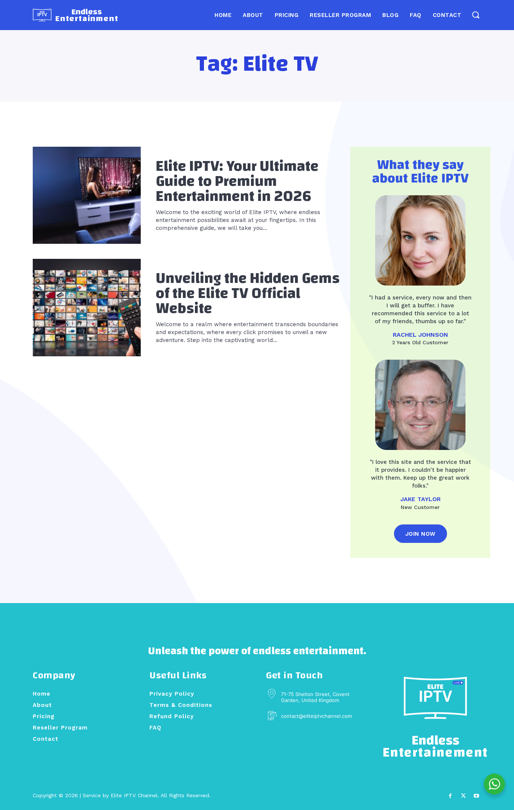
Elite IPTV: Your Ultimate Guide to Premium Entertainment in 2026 (237, 181)
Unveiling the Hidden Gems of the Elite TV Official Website (248, 293)
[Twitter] (463, 796)
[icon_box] (309, 716)
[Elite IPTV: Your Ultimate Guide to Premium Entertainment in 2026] (87, 195)
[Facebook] (450, 796)
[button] (475, 15)
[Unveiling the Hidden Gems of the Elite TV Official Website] (87, 307)
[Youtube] (476, 796)
